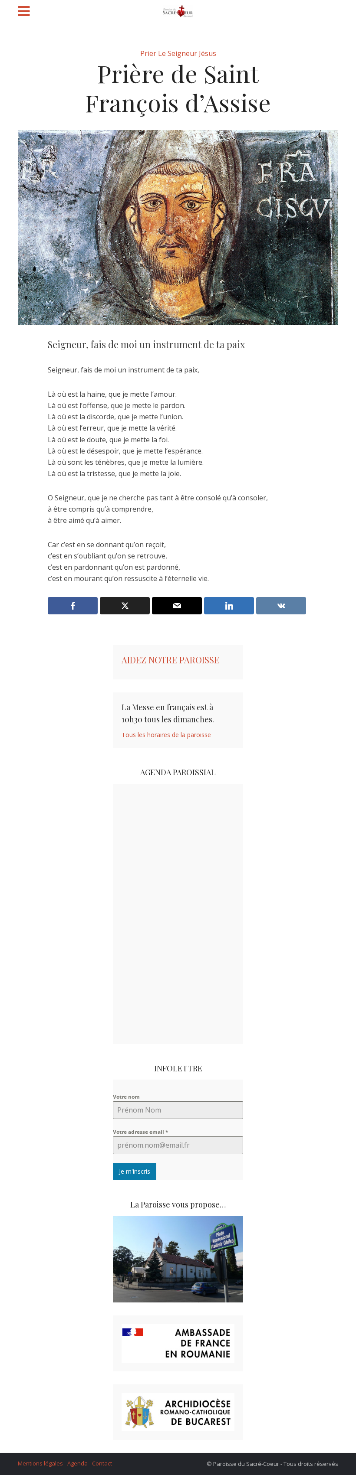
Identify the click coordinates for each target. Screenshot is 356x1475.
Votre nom (126, 1096)
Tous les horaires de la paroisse (166, 735)
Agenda (77, 1463)
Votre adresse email (140, 1132)
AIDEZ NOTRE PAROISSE (170, 660)
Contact (102, 1463)
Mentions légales (40, 1463)
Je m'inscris (134, 1171)
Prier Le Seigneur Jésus (178, 53)
